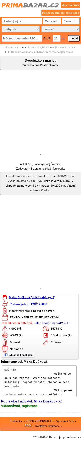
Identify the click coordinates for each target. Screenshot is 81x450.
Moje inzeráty (70, 5)
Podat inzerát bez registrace (60, 12)
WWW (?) (16, 335)
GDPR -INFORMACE (39, 421)
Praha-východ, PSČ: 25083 (28, 304)
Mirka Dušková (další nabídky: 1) (32, 297)
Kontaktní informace (47, 426)
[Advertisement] (40, 112)
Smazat (15, 342)
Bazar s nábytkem (37, 47)
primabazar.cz (12, 47)
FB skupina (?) (61, 335)
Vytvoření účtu (65, 421)
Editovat (57, 342)
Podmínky (16, 421)
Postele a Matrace (65, 47)
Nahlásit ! (16, 349)
